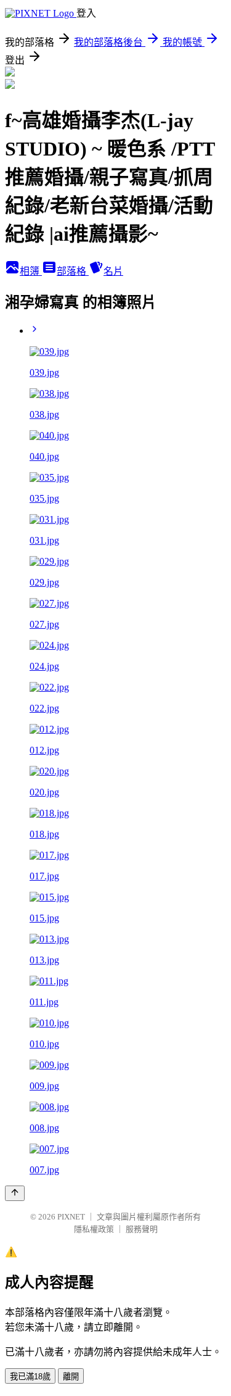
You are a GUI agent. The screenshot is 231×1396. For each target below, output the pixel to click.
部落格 (73, 271)
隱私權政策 (94, 1229)
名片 (113, 271)
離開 (71, 1376)
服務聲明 (142, 1229)
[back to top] (15, 1193)
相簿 (31, 271)
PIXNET (71, 1216)
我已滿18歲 (30, 1376)
